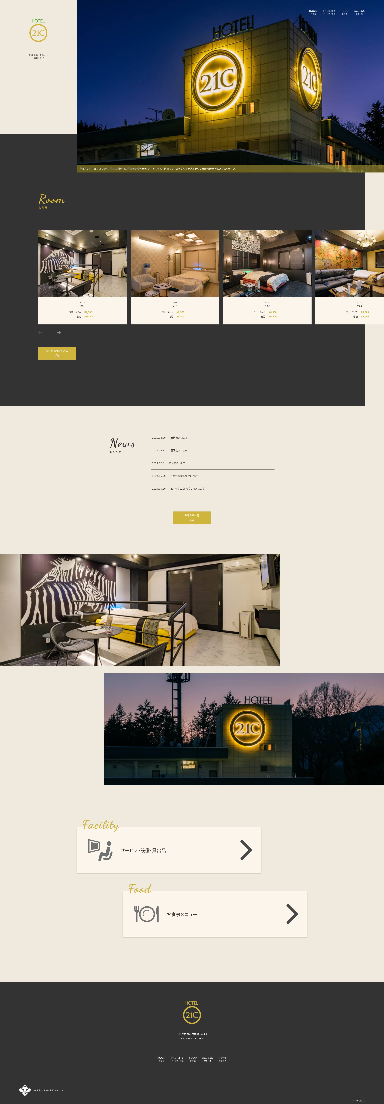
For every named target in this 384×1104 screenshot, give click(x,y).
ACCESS (359, 12)
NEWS (222, 1059)
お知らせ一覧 (192, 515)
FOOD (345, 12)
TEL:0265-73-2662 (192, 1038)
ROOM (313, 12)
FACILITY (329, 12)
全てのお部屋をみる (57, 350)
